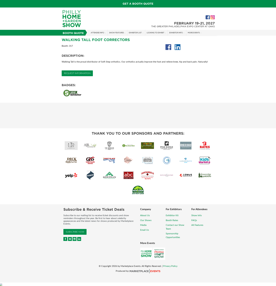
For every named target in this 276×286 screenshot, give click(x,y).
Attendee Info (97, 33)
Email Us (144, 230)
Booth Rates (172, 220)
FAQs (194, 220)
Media (143, 225)
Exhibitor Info (176, 33)
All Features (197, 225)
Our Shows (146, 220)
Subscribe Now (75, 232)
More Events (194, 33)
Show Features (116, 33)
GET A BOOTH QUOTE (138, 3)
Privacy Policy (170, 266)
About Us (145, 215)
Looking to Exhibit (155, 33)
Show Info (196, 215)
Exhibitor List (135, 33)
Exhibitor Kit (172, 215)
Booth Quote (73, 33)
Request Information (77, 73)
